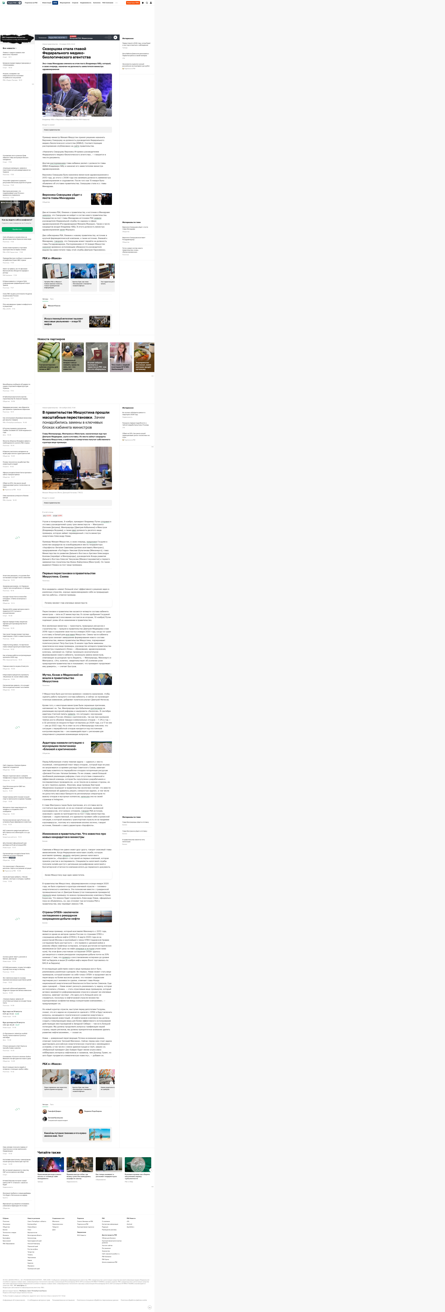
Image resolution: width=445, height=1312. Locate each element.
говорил (85, 810)
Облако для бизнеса (108, 1238)
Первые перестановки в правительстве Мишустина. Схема (68, 575)
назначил (46, 246)
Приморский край (34, 1268)
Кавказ (30, 1260)
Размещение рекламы (109, 1230)
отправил (105, 521)
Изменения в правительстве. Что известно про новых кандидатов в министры (74, 835)
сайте (76, 145)
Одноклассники (57, 1224)
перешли (46, 894)
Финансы (6, 1235)
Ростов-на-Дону (33, 1249)
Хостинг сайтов (107, 1245)
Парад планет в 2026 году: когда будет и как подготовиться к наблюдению (136, 44)
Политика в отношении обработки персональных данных (97, 1300)
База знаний (7, 1241)
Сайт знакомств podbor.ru (110, 1254)
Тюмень (30, 1255)
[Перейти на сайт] (17, 39)
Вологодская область (35, 1235)
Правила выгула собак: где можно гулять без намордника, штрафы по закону (79, 1177)
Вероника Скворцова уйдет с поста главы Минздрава (62, 196)
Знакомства (106, 1251)
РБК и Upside (7, 500)
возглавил (70, 634)
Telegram (55, 1227)
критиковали (96, 707)
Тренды (124, 47)
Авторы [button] (45, 299)
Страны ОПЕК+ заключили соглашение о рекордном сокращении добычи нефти (61, 915)
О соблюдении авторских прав (38, 1300)
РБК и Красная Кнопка (10, 659)
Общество (6, 401)
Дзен (54, 1230)
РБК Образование (8, 1243)
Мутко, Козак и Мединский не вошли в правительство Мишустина (62, 678)
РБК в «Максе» (52, 258)
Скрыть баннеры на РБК (85, 1221)
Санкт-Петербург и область (37, 1221)
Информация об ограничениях (14, 1300)
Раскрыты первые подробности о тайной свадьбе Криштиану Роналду (135, 424)
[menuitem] (31, 3)
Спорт (5, 57)
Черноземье (32, 1257)
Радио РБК (12, 3)
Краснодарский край (34, 1241)
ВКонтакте (55, 1221)
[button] (142, 3)
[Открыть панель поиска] (147, 2)
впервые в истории (85, 948)
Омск (29, 1230)
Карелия (30, 1263)
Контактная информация (110, 1224)
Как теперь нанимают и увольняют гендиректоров (106, 1175)
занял (62, 229)
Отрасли (6, 466)
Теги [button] (51, 299)
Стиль (5, 824)
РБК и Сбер (129, 1181)
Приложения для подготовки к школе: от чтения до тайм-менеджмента (49, 1177)
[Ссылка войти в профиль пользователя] (151, 2)
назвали (97, 217)
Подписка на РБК (82, 1224)
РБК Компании (7, 275)
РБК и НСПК (7, 309)
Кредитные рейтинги (10, 837)
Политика (6, 174)
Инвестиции (7, 847)
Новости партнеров (51, 339)
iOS (128, 1221)
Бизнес (45, 841)
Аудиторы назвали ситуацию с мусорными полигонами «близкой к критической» (63, 746)
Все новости (9, 48)
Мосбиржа (22, 1290)
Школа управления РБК (109, 1262)
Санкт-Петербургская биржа (36, 1290)
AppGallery (130, 1227)
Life (123, 58)
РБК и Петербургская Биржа (12, 422)
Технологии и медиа (9, 1232)
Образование (101, 1179)
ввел (74, 529)
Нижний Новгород (34, 1243)
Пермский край (33, 1246)
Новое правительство (50, 44)
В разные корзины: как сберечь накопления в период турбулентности (137, 1177)
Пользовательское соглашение (63, 1300)
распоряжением (58, 162)
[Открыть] (17, 3)
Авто (4, 435)
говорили (58, 240)
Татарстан (31, 1252)
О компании (106, 1221)
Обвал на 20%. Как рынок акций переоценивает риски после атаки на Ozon (135, 435)
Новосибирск (32, 1227)
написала (85, 796)
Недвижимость (8, 1187)
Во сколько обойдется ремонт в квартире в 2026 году (133, 413)
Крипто (5, 791)
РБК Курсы (105, 1259)
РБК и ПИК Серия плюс (10, 252)
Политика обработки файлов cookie (134, 1300)
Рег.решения (106, 1248)
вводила (66, 855)
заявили (71, 713)
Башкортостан (32, 1232)
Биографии (6, 1238)
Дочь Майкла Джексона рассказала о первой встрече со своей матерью (135, 54)
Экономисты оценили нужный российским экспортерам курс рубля (135, 65)
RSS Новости (81, 1235)
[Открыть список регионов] (142, 3)
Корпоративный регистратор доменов (112, 1242)
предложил (92, 541)
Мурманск (31, 1266)
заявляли (46, 214)
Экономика (6, 1224)
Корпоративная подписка (85, 1227)
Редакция (105, 1227)
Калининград (32, 1238)
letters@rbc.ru (21, 1285)
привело (66, 956)
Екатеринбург (32, 1224)
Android (129, 1224)
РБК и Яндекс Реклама (10, 80)
